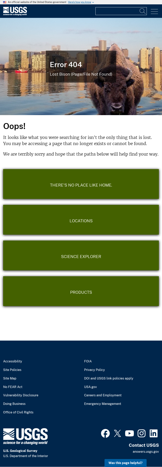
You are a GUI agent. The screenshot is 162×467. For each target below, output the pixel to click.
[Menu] (154, 12)
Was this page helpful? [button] (125, 463)
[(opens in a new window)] (105, 433)
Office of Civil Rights (18, 412)
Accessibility (12, 361)
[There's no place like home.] (81, 184)
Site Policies (12, 370)
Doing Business (14, 404)
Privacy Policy (94, 370)
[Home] (15, 14)
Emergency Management (102, 404)
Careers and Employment (103, 395)
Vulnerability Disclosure (20, 395)
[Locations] (81, 220)
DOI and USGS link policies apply (108, 378)
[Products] (81, 291)
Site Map (9, 378)
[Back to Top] (147, 452)
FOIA (88, 361)
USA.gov (90, 387)
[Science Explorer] (81, 255)
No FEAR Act (12, 387)
